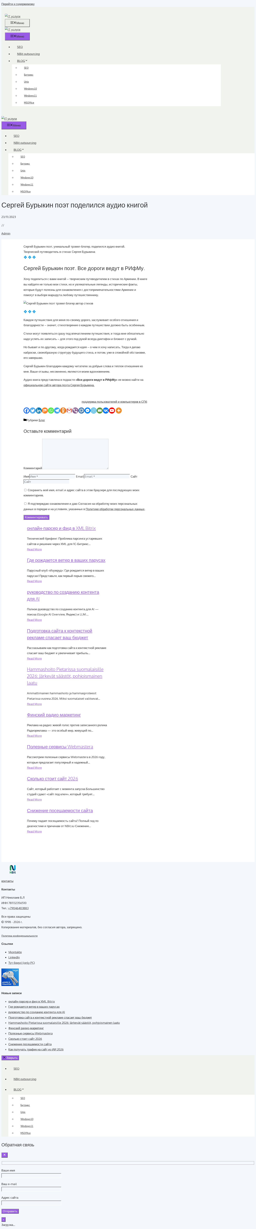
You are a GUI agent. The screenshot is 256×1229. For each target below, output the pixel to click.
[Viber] (75, 410)
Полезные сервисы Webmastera (60, 746)
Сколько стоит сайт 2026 (52, 778)
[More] (118, 410)
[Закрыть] (4, 1155)
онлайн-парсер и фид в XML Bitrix (61, 528)
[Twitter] (33, 410)
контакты (7, 881)
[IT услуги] (12, 29)
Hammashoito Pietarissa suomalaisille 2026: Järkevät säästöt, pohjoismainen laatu (65, 676)
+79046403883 (18, 908)
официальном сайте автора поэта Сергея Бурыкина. (59, 385)
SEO (20, 47)
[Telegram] (57, 410)
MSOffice (29, 102)
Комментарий (33, 468)
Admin (5, 233)
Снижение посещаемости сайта (60, 810)
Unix (26, 81)
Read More (34, 549)
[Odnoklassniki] (63, 410)
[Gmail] (69, 410)
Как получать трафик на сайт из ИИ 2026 (36, 1049)
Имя (26, 476)
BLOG (21, 61)
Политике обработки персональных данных (115, 509)
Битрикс (28, 74)
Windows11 (30, 95)
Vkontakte (15, 952)
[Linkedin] (39, 410)
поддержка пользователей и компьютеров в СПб (114, 401)
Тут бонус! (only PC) (21, 963)
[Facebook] (27, 410)
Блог (42, 420)
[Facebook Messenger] (87, 410)
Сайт (134, 476)
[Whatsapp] (51, 410)
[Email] (100, 410)
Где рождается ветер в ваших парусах (66, 560)
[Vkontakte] (106, 410)
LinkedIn (14, 957)
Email (80, 476)
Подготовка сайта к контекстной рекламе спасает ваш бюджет (50, 1017)
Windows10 (30, 88)
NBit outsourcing (28, 54)
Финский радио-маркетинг (54, 714)
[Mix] (45, 410)
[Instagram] (94, 410)
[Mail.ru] (81, 410)
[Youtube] (112, 410)
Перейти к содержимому (18, 4)
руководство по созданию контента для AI (36, 1012)
